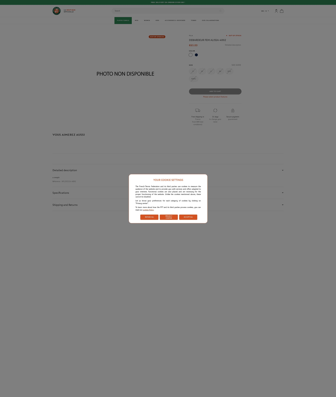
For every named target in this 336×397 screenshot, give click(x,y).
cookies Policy (148, 210)
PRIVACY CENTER (168, 217)
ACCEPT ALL (188, 217)
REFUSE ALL (149, 217)
